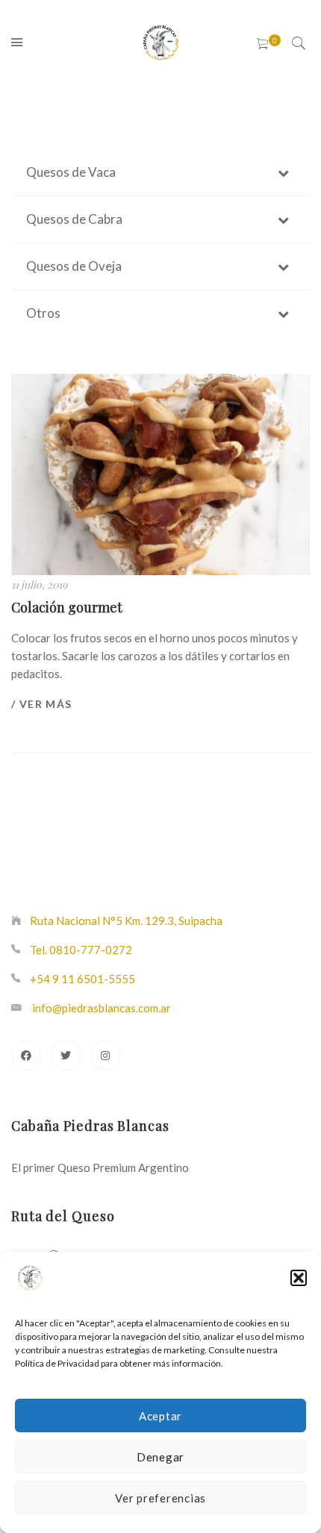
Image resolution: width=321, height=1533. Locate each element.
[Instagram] (105, 1055)
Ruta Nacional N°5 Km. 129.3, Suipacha (126, 920)
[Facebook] (26, 1055)
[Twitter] (66, 1055)
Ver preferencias (160, 1498)
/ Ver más (41, 703)
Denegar (160, 1457)
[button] (298, 1277)
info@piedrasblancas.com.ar (101, 1008)
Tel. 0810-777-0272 (81, 949)
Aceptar (160, 1416)
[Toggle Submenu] (284, 172)
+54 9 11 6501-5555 (82, 978)
